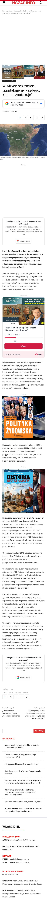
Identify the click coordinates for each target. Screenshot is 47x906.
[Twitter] (25, 117)
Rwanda (25, 692)
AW (16, 111)
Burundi (18, 692)
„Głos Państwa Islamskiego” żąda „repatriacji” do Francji (11, 713)
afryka (11, 692)
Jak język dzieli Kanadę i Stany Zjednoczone (21, 764)
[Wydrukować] (36, 117)
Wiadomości (18, 11)
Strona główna (7, 11)
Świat (25, 11)
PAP (12, 689)
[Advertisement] (23, 39)
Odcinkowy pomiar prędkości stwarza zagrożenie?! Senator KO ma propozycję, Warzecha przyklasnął (20, 792)
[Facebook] (20, 117)
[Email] (31, 117)
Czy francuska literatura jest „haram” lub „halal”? (23, 802)
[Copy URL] (42, 117)
